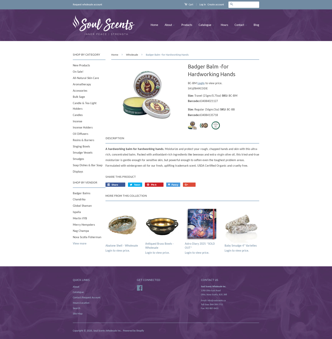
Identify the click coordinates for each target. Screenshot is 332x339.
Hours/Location (81, 303)
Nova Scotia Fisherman (87, 237)
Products (186, 25)
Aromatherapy (82, 84)
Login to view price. (121, 248)
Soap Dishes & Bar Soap (87, 165)
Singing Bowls (81, 146)
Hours (224, 25)
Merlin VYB (80, 218)
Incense (77, 121)
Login (201, 83)
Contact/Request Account (86, 297)
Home (154, 25)
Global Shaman (82, 205)
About (169, 25)
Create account (216, 4)
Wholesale (132, 54)
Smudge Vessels (82, 152)
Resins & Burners (83, 140)
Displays (78, 171)
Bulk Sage (79, 97)
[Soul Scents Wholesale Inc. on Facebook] (140, 288)
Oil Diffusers (80, 134)
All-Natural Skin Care (86, 78)
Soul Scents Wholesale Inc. (107, 331)
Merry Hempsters (84, 224)
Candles (78, 115)
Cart (190, 4)
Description (114, 138)
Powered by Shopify (133, 331)
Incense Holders (83, 127)
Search (76, 308)
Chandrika (79, 199)
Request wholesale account (87, 4)
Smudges (78, 159)
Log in (202, 4)
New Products (81, 65)
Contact (240, 25)
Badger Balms (81, 193)
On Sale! (78, 71)
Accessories (80, 90)
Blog (256, 25)
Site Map (77, 314)
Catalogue (205, 25)
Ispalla (77, 212)
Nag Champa (81, 231)
